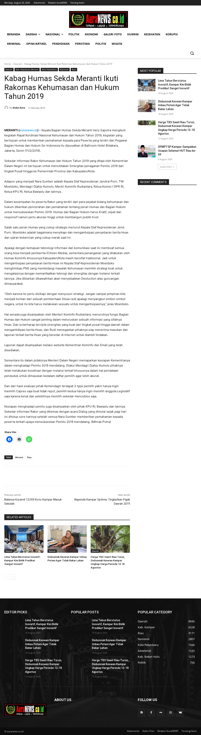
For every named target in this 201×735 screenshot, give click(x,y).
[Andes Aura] (6, 108)
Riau (74, 69)
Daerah (18, 64)
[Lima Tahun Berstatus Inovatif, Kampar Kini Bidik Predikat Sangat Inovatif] (24, 539)
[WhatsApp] (58, 118)
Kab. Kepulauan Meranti (27, 69)
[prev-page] (6, 577)
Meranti (19, 457)
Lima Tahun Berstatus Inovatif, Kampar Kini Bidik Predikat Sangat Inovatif (22, 560)
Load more (166, 166)
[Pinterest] (49, 118)
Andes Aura (19, 107)
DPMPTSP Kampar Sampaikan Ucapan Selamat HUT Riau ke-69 (177, 150)
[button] (192, 53)
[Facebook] (31, 118)
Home (7, 64)
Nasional (64, 69)
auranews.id (28, 130)
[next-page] (13, 577)
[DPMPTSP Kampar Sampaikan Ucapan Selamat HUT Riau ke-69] (146, 151)
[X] (40, 118)
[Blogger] (141, 712)
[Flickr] (161, 712)
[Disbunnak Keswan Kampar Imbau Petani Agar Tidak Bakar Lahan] (67, 539)
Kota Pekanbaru (49, 69)
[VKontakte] (180, 712)
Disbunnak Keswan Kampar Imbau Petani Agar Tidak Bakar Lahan (175, 105)
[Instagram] (171, 712)
